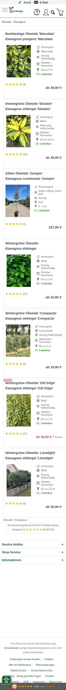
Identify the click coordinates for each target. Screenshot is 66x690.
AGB (25, 681)
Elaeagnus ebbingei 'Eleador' (28, 109)
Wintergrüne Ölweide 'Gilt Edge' (30, 383)
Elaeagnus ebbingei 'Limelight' (29, 458)
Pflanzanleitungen (45, 664)
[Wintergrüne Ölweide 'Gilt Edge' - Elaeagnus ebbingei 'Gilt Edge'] (18, 410)
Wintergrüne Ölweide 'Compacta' (31, 313)
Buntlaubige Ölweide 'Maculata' (29, 34)
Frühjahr (49, 659)
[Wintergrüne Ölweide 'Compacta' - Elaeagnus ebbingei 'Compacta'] (18, 340)
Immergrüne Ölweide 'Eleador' (28, 103)
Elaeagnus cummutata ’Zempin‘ (30, 178)
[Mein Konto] (46, 12)
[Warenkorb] (60, 12)
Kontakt (49, 676)
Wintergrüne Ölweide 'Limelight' (30, 453)
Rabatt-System (19, 670)
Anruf (27, 2)
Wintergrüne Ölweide (21, 243)
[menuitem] (5, 9)
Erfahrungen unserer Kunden (25, 659)
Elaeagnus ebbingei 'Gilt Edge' (29, 388)
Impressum (39, 681)
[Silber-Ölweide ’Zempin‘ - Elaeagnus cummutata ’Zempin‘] (17, 200)
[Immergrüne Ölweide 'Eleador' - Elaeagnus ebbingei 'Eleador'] (18, 131)
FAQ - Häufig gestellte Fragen (25, 676)
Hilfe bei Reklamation (20, 664)
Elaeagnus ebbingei (20, 248)
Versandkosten (11, 648)
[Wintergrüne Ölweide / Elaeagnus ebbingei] (18, 270)
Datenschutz (56, 681)
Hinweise (49, 686)
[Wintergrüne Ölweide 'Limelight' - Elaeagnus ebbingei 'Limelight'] (18, 480)
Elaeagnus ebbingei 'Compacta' (30, 318)
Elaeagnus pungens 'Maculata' (29, 39)
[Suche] (53, 12)
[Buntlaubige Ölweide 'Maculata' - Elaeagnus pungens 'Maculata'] (18, 61)
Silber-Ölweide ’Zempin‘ (24, 173)
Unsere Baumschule (41, 670)
